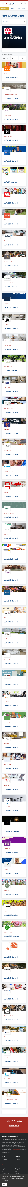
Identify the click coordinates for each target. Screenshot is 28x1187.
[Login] (21, 3)
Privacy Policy (4, 1171)
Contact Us (17, 1173)
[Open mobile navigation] (25, 3)
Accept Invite (14, 1125)
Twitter (4, 1162)
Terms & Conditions (5, 1173)
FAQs (16, 1171)
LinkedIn (5, 1164)
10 (20, 1111)
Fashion (18, 8)
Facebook (5, 1161)
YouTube (5, 1159)
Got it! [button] (4, 1184)
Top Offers (12, 8)
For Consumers (18, 1159)
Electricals (24, 8)
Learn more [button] (5, 1180)
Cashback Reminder (16, 1149)
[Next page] (24, 1112)
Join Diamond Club (4, 8)
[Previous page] (4, 1112)
